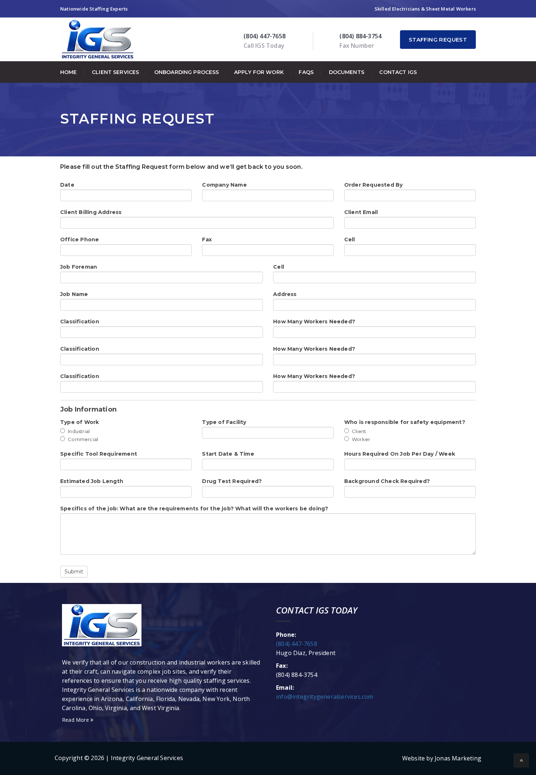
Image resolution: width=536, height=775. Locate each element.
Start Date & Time (228, 454)
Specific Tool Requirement (98, 454)
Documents (346, 72)
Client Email (361, 212)
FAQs (306, 72)
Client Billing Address (90, 212)
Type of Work (79, 422)
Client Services (115, 72)
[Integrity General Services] (97, 38)
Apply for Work (259, 72)
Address (284, 294)
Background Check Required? (387, 481)
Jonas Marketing (458, 758)
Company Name (224, 185)
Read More (76, 719)
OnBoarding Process (186, 72)
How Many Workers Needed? (314, 321)
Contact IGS (398, 72)
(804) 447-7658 (296, 644)
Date (67, 185)
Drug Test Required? (232, 481)
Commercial (82, 439)
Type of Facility (224, 422)
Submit (74, 571)
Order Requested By (373, 185)
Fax (207, 239)
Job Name (74, 294)
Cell (349, 239)
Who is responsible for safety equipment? (404, 422)
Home (68, 72)
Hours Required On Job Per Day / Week (399, 454)
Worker (360, 439)
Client (358, 431)
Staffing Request (438, 39)
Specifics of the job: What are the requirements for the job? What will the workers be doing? (194, 508)
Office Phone (79, 239)
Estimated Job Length (91, 481)
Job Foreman (78, 267)
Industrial (78, 431)
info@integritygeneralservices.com (324, 697)
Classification (79, 321)
